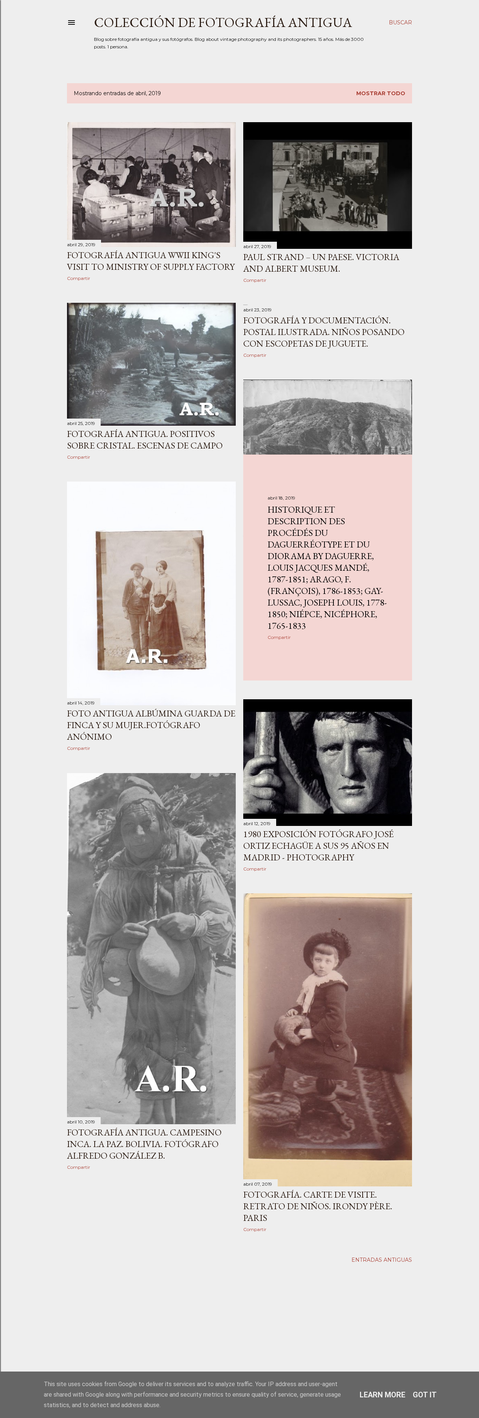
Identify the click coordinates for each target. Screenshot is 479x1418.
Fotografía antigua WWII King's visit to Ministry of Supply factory (151, 260)
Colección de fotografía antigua (223, 22)
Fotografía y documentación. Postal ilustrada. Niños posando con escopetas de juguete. (324, 331)
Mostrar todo (380, 93)
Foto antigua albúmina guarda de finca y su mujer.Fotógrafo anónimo (151, 725)
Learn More (382, 1394)
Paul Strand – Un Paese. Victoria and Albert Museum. (321, 262)
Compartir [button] (78, 278)
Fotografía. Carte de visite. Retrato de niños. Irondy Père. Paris (317, 1206)
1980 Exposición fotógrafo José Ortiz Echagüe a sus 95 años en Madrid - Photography (318, 845)
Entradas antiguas (381, 1259)
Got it (425, 1394)
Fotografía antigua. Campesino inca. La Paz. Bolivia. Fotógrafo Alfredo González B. (144, 1143)
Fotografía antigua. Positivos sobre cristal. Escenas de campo (145, 439)
